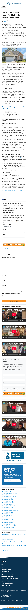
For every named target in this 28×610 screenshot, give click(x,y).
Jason (5, 21)
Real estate (23, 157)
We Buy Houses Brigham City (9, 496)
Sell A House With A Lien (6, 580)
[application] (14, 315)
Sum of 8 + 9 (5, 295)
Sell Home (3, 567)
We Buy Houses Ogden (7, 491)
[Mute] (22, 320)
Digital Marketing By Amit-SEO (14, 607)
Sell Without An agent (5, 571)
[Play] (3, 320)
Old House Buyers (4, 573)
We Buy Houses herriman (8, 527)
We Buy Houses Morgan (8, 517)
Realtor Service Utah (5, 585)
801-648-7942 (15, 222)
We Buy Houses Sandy (7, 499)
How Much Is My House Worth (7, 576)
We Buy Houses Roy (7, 498)
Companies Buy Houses (6, 569)
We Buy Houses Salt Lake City (9, 493)
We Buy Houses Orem (7, 509)
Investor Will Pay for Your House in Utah (9, 578)
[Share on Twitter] (5, 199)
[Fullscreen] (24, 320)
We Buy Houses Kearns (7, 513)
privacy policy (5, 241)
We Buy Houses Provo (7, 501)
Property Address (7, 224)
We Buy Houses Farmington (8, 507)
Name (4, 275)
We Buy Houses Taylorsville (8, 506)
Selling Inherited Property (6, 581)
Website (4, 285)
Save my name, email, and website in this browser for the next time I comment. (12, 292)
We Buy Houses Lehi (7, 515)
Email (4, 234)
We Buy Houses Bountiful (8, 502)
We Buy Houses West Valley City (10, 510)
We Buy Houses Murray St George (10, 525)
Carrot (21, 600)
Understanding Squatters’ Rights (8, 574)
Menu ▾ (3, 6)
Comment (5, 260)
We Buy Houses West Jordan (9, 504)
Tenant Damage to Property (7, 583)
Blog (2, 564)
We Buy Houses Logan (7, 519)
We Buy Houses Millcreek (8, 521)
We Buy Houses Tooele (7, 512)
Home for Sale (4, 566)
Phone (4, 229)
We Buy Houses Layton (7, 495)
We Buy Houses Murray (7, 522)
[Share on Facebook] (3, 199)
